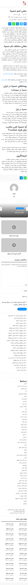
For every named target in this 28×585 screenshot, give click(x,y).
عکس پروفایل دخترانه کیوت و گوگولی (17, 336)
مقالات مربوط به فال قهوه (21, 499)
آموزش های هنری (23, 394)
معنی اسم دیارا (9, 524)
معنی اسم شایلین (9, 544)
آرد (26, 391)
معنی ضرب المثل (23, 481)
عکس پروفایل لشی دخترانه (19, 348)
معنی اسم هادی (23, 529)
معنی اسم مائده (23, 563)
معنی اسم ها (20, 208)
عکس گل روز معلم (21, 370)
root (23, 15)
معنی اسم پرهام (9, 578)
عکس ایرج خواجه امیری (20, 318)
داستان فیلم (24, 432)
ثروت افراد (24, 422)
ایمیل (25, 291)
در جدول (25, 435)
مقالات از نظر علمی (22, 491)
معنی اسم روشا (9, 573)
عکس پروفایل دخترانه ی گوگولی (18, 350)
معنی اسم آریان (23, 549)
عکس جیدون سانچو (21, 321)
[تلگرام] (21, 177)
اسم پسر (25, 401)
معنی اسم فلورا (9, 529)
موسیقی (25, 504)
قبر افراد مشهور (23, 473)
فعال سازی (24, 468)
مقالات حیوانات (23, 496)
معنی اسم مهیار (9, 563)
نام (26, 285)
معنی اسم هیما (23, 539)
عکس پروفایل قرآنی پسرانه (19, 353)
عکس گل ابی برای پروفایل (19, 360)
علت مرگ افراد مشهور (22, 460)
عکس (25, 458)
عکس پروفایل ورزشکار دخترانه (19, 345)
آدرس (25, 384)
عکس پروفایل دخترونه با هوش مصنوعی (16, 341)
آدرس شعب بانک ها (22, 386)
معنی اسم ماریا (9, 568)
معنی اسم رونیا (9, 549)
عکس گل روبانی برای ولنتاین (19, 363)
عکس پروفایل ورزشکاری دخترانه (18, 343)
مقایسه (25, 501)
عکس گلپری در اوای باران (20, 365)
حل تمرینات (24, 430)
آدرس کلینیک (24, 389)
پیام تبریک (24, 419)
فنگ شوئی (24, 470)
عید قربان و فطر (23, 463)
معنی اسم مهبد (23, 524)
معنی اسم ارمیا (23, 578)
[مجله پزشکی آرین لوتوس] (24, 3)
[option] (14, 208)
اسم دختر (24, 404)
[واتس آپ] (25, 177)
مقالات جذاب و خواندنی (21, 493)
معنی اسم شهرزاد (22, 544)
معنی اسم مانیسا (22, 534)
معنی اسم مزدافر (8, 74)
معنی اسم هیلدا (23, 559)
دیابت (25, 445)
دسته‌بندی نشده (23, 440)
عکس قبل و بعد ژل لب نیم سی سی (17, 358)
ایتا (26, 409)
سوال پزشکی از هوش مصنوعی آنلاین (16, 510)
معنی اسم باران (9, 539)
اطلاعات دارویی (23, 407)
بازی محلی (24, 412)
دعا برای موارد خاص (22, 442)
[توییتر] (21, 23)
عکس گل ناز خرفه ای (21, 368)
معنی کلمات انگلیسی (22, 483)
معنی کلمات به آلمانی (22, 486)
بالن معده (24, 414)
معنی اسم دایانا (9, 534)
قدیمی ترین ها (23, 476)
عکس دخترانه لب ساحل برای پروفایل (17, 338)
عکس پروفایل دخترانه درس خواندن (17, 331)
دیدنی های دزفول (23, 447)
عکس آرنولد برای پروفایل (20, 355)
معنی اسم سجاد (19, 212)
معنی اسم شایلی (9, 559)
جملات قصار (24, 427)
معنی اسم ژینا (23, 568)
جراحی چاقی (24, 424)
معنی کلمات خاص (23, 488)
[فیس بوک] (25, 23)
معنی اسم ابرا (23, 573)
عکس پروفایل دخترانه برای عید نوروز (17, 333)
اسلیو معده (24, 399)
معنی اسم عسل (9, 554)
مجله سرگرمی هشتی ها (19, 511)
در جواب (25, 437)
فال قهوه (25, 465)
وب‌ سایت (24, 296)
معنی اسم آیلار (23, 554)
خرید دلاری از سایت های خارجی (17, 513)
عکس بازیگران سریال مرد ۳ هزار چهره (17, 316)
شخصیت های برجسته (22, 455)
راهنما (25, 450)
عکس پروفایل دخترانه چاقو (19, 326)
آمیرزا (25, 396)
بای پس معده (23, 417)
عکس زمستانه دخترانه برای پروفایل (17, 328)
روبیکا (25, 453)
